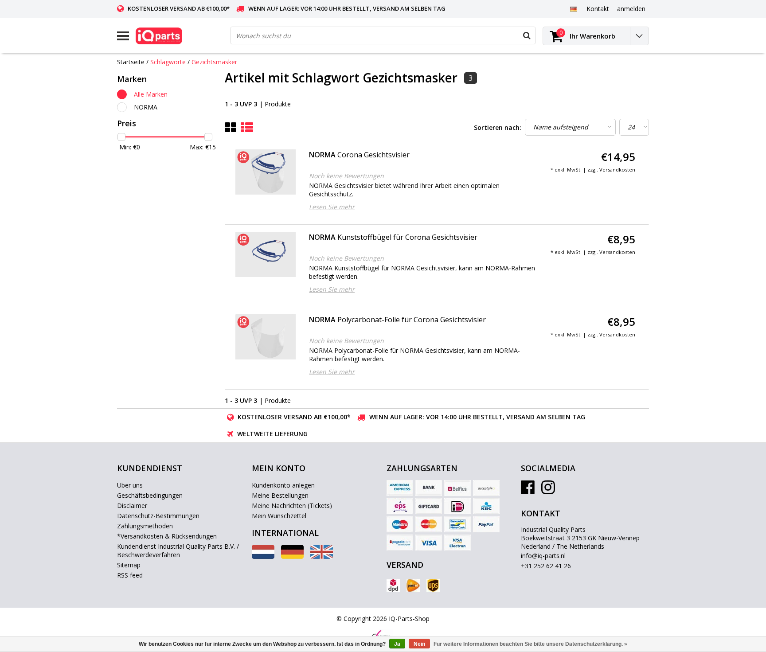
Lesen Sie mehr (332, 207)
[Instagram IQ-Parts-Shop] (548, 490)
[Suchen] (527, 35)
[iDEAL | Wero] (457, 506)
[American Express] (400, 488)
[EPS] (400, 506)
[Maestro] (400, 524)
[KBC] (486, 506)
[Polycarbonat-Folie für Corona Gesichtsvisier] (265, 336)
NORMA (145, 107)
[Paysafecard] (400, 542)
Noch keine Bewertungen (346, 176)
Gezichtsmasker (214, 62)
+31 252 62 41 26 (546, 566)
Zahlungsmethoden (145, 526)
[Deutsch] (573, 8)
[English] (321, 556)
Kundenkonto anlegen (283, 485)
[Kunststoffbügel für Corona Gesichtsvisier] (265, 254)
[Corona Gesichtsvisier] (265, 172)
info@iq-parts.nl (543, 555)
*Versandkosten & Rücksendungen (167, 536)
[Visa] (428, 542)
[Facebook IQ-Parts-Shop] (528, 490)
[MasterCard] (428, 524)
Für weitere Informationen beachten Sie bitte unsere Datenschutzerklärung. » (530, 644)
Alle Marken (151, 94)
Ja (397, 644)
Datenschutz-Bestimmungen (158, 515)
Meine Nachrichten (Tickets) (292, 505)
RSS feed (130, 575)
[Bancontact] (457, 524)
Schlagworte (168, 62)
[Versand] (393, 585)
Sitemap (129, 565)
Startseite (131, 62)
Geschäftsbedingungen (150, 495)
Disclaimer (132, 505)
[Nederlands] (263, 556)
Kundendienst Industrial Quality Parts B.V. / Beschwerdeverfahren (178, 550)
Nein (419, 644)
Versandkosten (617, 169)
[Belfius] (457, 488)
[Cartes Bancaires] (486, 488)
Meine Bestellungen (280, 495)
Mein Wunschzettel (279, 515)
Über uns (130, 485)
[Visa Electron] (457, 542)
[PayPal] (486, 524)
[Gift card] (428, 506)
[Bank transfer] (428, 488)
